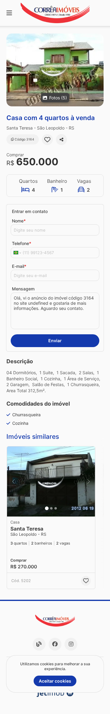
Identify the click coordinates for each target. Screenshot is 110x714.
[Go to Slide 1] (47, 508)
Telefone (21, 243)
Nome (19, 220)
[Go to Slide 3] (55, 508)
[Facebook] (55, 644)
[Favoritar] (47, 139)
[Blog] (39, 644)
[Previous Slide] (11, 70)
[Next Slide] (99, 70)
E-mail (19, 266)
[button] (55, 70)
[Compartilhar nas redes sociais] (61, 139)
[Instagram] (70, 644)
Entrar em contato (30, 211)
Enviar (55, 340)
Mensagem (23, 288)
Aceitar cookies (55, 681)
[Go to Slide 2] (51, 508)
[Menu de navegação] (9, 13)
